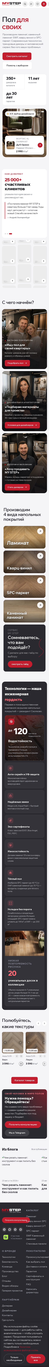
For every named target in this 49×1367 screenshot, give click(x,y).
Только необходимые (14, 1359)
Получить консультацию (23, 1124)
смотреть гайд (20, 664)
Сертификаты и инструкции (35, 1278)
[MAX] (10, 1229)
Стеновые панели (36, 1243)
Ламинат (31, 1216)
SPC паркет (32, 1230)
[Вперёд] (44, 1023)
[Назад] (38, 1023)
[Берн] (12, 1042)
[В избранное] (21, 1056)
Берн (4, 1059)
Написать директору (32, 1291)
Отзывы (6, 1280)
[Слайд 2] (41, 111)
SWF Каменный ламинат (35, 1237)
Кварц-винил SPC (36, 1221)
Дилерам (7, 1305)
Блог (4, 1276)
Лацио (29, 1059)
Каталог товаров (24, 1080)
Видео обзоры (10, 1285)
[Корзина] (43, 4)
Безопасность (10, 1261)
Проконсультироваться (36, 1257)
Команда (7, 1266)
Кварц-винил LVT (36, 1225)
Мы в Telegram (17, 1132)
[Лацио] (36, 1042)
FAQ (28, 1284)
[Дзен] (20, 1229)
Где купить (8, 1320)
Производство (10, 1271)
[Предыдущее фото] (5, 1043)
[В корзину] (21, 1064)
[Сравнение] (31, 4)
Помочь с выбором (17, 65)
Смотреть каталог (17, 56)
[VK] (15, 1229)
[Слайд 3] (43, 111)
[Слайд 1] (38, 111)
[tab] (6, 233)
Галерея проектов (12, 1290)
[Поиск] (25, 4)
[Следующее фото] (20, 1043)
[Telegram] (4, 1229)
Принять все (36, 1359)
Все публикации (39, 1149)
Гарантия (31, 1271)
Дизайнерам (9, 1310)
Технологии (8, 1257)
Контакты (7, 1315)
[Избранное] (37, 4)
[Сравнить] (17, 1056)
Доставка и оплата (36, 1266)
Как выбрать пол (35, 1261)
